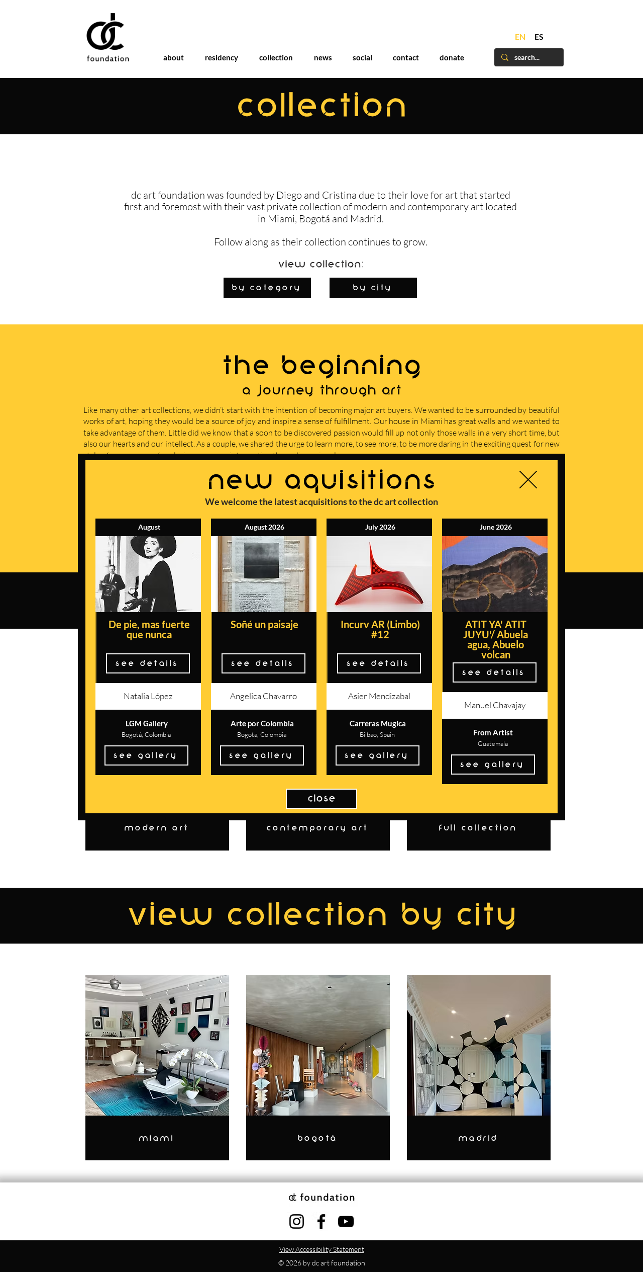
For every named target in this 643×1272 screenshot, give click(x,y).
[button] (528, 479)
